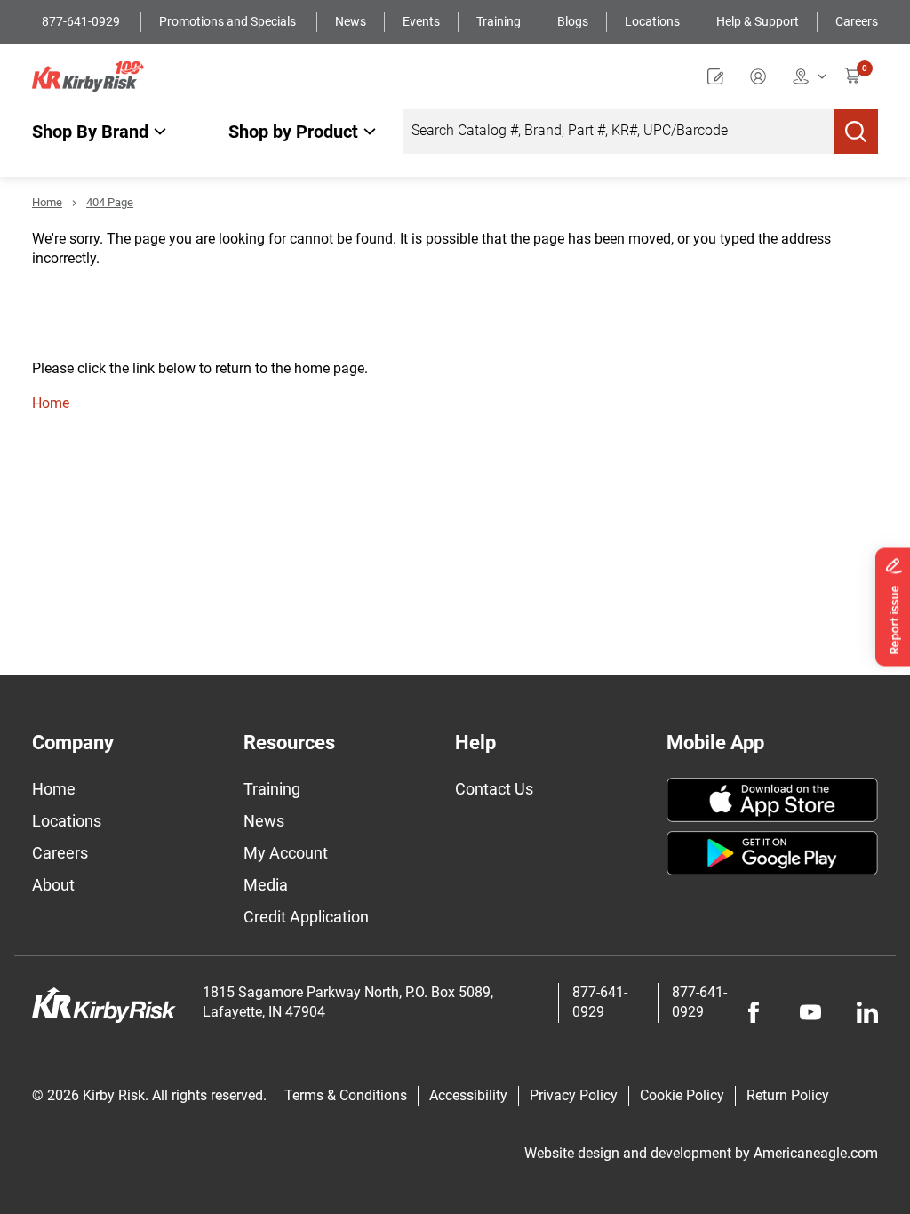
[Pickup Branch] (809, 76)
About (53, 884)
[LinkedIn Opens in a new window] (867, 1012)
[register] (719, 76)
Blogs (572, 21)
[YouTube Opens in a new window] (810, 1012)
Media (265, 884)
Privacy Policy (574, 1095)
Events (421, 21)
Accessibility (468, 1095)
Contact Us (494, 788)
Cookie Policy (682, 1095)
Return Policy (787, 1095)
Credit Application (306, 916)
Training (498, 21)
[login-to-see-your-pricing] (762, 76)
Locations (652, 21)
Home (47, 202)
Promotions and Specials (229, 21)
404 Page (109, 202)
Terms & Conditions (345, 1095)
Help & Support (757, 21)
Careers (856, 21)
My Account (285, 852)
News (350, 21)
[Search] (856, 131)
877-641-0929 (82, 21)
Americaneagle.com (816, 1153)
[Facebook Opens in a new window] (753, 1012)
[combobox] (618, 131)
